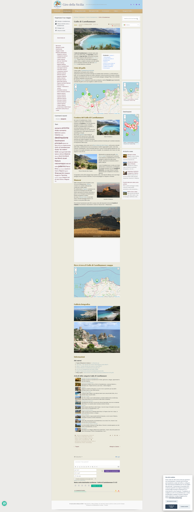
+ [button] (75, 85)
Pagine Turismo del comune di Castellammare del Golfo (90, 371)
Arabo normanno (60, 130)
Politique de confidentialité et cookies (94, 505)
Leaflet (95, 113)
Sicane (80, 25)
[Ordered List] (84, 467)
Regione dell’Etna (61, 64)
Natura (83, 442)
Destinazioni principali (86, 441)
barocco (58, 133)
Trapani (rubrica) (61, 103)
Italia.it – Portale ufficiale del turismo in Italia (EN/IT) (89, 366)
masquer (111, 55)
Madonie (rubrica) (61, 73)
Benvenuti (58, 45)
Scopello (84, 405)
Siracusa (58, 173)
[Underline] (80, 467)
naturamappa (89, 442)
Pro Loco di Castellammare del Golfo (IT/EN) (87, 369)
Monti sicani (62, 158)
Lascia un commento (115, 24)
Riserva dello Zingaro (86, 391)
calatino (63, 133)
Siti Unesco (66, 173)
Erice (62, 145)
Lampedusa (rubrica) (62, 71)
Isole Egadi (61, 152)
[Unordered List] (86, 467)
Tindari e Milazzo (61, 105)
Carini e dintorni (85, 414)
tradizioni (56, 177)
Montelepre (84, 428)
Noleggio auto (60, 28)
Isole (56, 152)
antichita (65, 128)
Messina (57, 156)
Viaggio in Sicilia (60, 50)
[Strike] (82, 467)
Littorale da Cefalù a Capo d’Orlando (132, 162)
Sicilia (76, 17)
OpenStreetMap (100, 113)
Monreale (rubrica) (61, 79)
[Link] (92, 467)
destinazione (78, 441)
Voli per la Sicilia (61, 30)
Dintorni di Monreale (82, 436)
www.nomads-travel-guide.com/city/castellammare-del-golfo (99, 372)
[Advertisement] (97, 250)
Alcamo (83, 419)
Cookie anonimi (184, 506)
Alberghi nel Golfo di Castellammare (90, 378)
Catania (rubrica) (61, 57)
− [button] (75, 87)
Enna (59, 145)
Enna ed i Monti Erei (62, 61)
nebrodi (68, 163)
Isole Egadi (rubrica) (62, 67)
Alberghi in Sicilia (60, 47)
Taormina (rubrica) (61, 101)
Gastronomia (59, 49)
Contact (106, 505)
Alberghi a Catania (114, 446)
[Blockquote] (88, 467)
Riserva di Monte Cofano (87, 410)
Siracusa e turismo (61, 100)
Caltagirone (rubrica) (62, 56)
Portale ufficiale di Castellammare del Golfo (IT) (88, 367)
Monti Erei (62, 156)
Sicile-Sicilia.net (61, 37)
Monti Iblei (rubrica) (62, 81)
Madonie (67, 154)
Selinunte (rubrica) (61, 98)
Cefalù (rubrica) (61, 59)
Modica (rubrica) (61, 78)
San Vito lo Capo (85, 396)
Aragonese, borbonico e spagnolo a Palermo (132, 172)
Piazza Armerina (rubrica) (63, 91)
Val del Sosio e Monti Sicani (64, 107)
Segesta (83, 387)
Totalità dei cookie (171, 506)
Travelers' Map (117, 113)
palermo (62, 166)
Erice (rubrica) (60, 62)
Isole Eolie (67, 152)
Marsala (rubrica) (61, 74)
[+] (96, 466)
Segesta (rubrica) (61, 96)
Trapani (77, 446)
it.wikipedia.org (95, 363)
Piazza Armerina (61, 168)
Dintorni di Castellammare (87, 382)
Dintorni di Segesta (83, 438)
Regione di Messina (62, 76)
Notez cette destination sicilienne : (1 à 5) (95, 482)
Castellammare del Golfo (87, 401)
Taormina (64, 175)
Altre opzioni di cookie (171, 501)
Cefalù (61, 135)
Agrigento (63, 119)
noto (56, 166)
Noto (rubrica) (60, 84)
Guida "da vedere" (61, 149)
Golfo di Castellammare (92, 17)
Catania (57, 135)
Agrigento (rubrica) (62, 54)
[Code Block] (90, 467)
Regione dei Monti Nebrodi (63, 83)
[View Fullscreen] (118, 85)
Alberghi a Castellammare (63, 21)
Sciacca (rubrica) (61, 95)
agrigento (58, 128)
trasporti (64, 177)
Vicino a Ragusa (64, 179)
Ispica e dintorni (59, 154)
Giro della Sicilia (73, 4)
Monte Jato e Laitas (132, 191)
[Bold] (75, 467)
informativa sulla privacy (175, 497)
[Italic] (78, 467)
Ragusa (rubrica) (61, 93)
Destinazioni (82, 17)
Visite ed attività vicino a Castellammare (63, 24)
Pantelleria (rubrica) (62, 90)
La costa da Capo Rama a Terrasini (90, 423)
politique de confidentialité (79, 480)
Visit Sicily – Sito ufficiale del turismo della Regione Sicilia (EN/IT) (92, 364)
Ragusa (61, 171)
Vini (55, 181)
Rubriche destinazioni (61, 52)
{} (94, 466)
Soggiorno (58, 175)
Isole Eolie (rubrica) (62, 69)
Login (118, 456)
